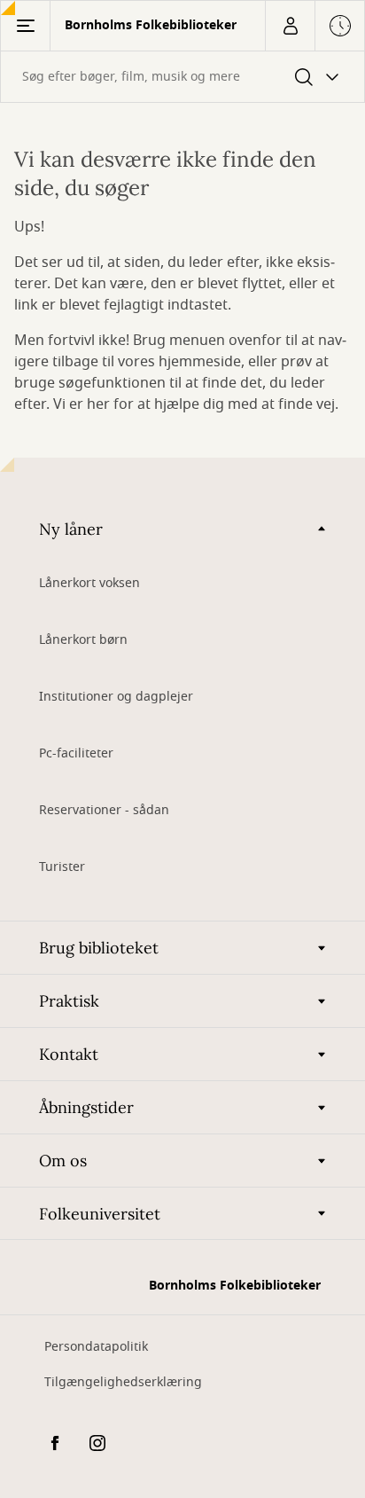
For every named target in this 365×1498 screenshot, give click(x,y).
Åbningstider (86, 1107)
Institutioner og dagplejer (116, 696)
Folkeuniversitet (99, 1214)
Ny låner (71, 529)
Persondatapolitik (96, 1346)
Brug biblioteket (99, 947)
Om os (63, 1160)
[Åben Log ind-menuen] (290, 26)
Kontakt (68, 1054)
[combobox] (182, 76)
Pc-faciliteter (76, 753)
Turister (62, 867)
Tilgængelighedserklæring (123, 1382)
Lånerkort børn (83, 640)
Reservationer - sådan (104, 810)
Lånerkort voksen (89, 583)
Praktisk (69, 1001)
